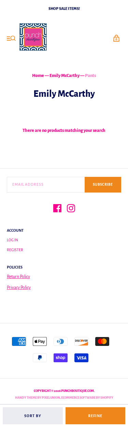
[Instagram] (71, 209)
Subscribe (103, 184)
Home (38, 75)
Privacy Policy (19, 287)
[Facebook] (57, 209)
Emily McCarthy (64, 75)
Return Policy (18, 276)
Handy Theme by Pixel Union (37, 397)
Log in (12, 240)
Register (15, 250)
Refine (95, 416)
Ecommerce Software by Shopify (87, 397)
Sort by (32, 416)
